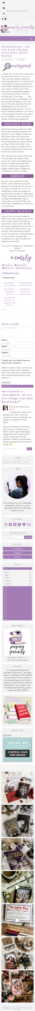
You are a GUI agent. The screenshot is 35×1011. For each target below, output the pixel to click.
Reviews (17, 557)
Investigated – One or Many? (10, 284)
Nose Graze (17, 1010)
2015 (5, 611)
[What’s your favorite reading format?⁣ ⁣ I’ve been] (17, 887)
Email (4, 346)
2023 (5, 592)
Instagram (24, 76)
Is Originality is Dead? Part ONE (25, 284)
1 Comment (20, 60)
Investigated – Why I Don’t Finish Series (25, 291)
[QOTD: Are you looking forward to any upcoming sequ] (17, 854)
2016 (5, 609)
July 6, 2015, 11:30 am (9, 449)
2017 (5, 607)
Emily (23, 58)
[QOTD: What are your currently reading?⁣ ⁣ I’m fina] (17, 986)
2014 (5, 614)
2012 (5, 619)
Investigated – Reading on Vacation (10, 291)
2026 (5, 568)
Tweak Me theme (24, 1008)
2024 (5, 590)
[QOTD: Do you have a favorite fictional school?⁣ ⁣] (17, 788)
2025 (5, 587)
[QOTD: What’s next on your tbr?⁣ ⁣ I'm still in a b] (17, 953)
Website (4, 352)
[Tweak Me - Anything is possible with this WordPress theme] (17, 749)
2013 (5, 616)
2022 (5, 594)
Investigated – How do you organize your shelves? (10, 301)
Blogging (17, 553)
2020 (5, 599)
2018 (5, 604)
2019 (5, 602)
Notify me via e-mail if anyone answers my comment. (15, 361)
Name (4, 340)
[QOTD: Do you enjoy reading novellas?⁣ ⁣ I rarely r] (17, 821)
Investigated (7, 60)
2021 (5, 597)
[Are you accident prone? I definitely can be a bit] (17, 920)
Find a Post (6, 383)
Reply (29, 449)
